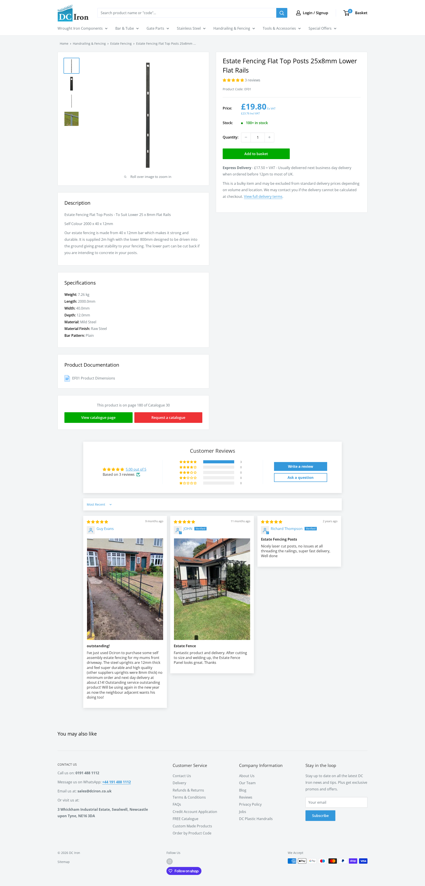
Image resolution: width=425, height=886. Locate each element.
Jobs (242, 811)
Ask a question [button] (301, 477)
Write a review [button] (300, 466)
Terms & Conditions (189, 797)
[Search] (281, 13)
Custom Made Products (192, 826)
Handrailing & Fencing (231, 28)
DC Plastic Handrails (256, 818)
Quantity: (230, 137)
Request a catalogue (168, 417)
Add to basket (256, 153)
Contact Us (182, 775)
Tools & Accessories (279, 28)
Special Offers (320, 28)
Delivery (179, 782)
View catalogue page (98, 417)
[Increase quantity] (269, 137)
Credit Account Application (195, 811)
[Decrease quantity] (246, 137)
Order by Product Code (192, 833)
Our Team (247, 782)
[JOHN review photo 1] (212, 589)
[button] (234, 80)
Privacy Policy (250, 804)
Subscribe (320, 815)
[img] (97, 521)
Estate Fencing (121, 43)
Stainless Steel (189, 28)
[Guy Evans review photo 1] (125, 589)
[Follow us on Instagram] (169, 861)
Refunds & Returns (188, 790)
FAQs (177, 804)
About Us (247, 775)
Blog (242, 790)
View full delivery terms (263, 196)
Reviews (245, 797)
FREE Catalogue (185, 818)
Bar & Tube (124, 28)
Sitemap (64, 862)
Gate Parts (155, 28)
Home (64, 43)
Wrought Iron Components (80, 28)
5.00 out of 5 (136, 469)
